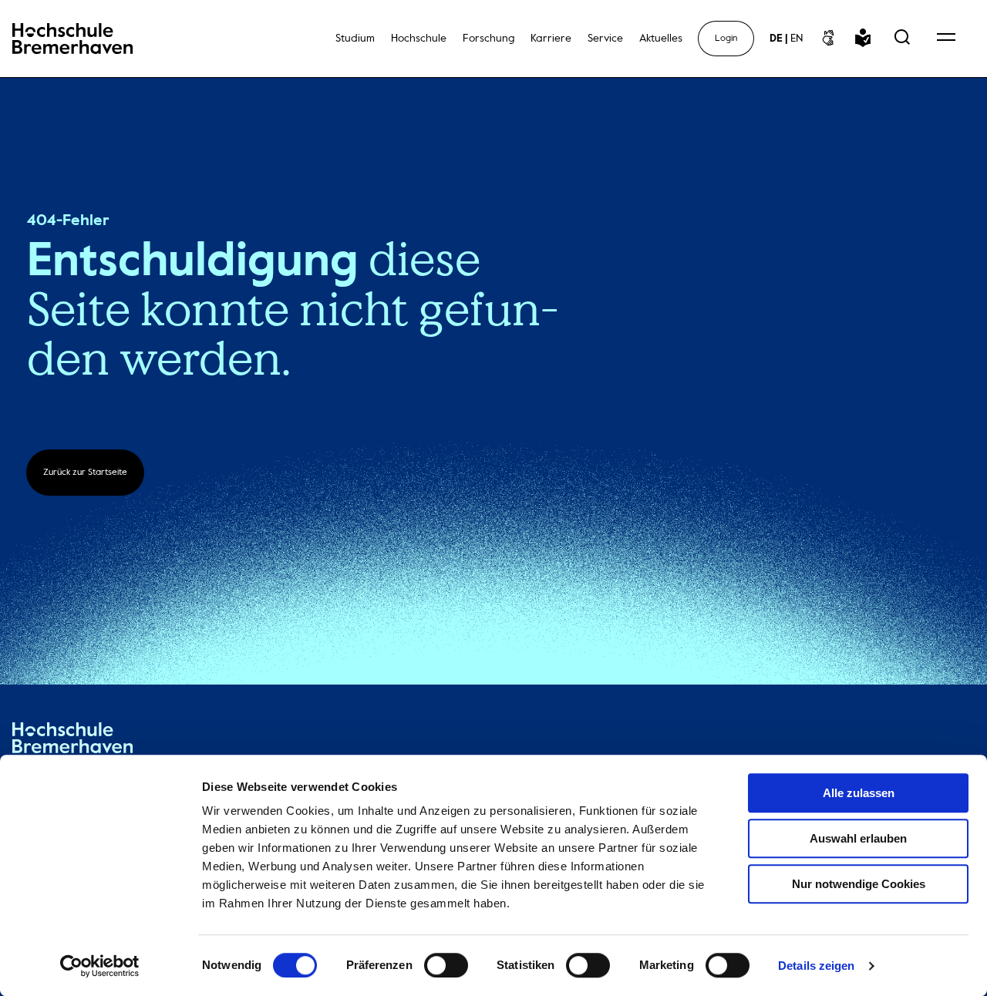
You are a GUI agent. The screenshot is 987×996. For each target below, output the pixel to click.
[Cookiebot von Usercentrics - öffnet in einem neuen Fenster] (99, 965)
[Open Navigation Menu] (946, 38)
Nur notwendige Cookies (858, 883)
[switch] (446, 965)
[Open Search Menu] (902, 38)
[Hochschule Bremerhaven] (72, 740)
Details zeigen (816, 965)
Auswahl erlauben (858, 838)
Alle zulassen (858, 792)
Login (726, 38)
